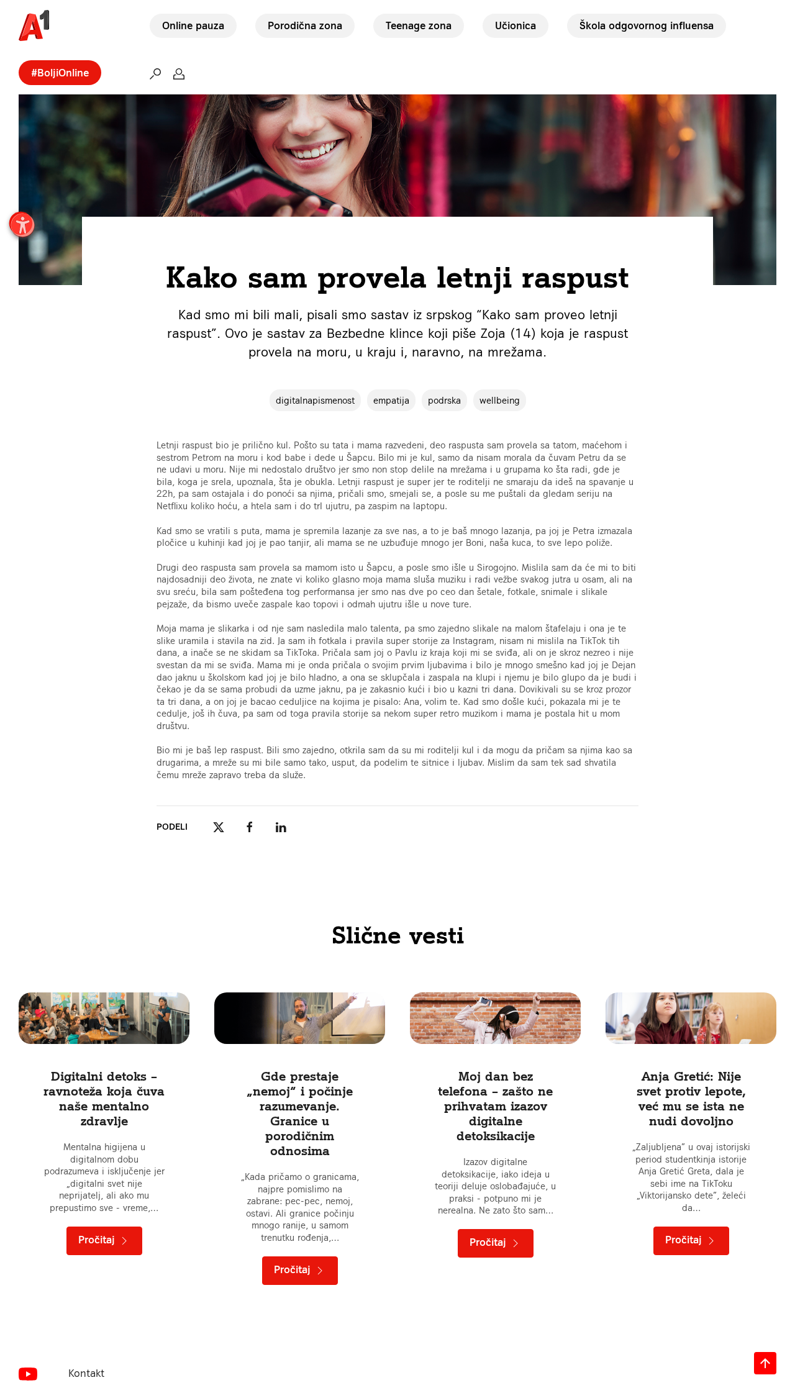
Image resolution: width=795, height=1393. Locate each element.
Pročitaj (98, 1239)
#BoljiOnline (60, 72)
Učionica (515, 25)
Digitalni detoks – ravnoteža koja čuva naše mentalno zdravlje (104, 1098)
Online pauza (193, 25)
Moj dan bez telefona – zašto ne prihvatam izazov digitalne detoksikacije (495, 1105)
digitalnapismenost (315, 400)
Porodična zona (305, 25)
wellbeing (499, 400)
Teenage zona (419, 25)
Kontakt (86, 1373)
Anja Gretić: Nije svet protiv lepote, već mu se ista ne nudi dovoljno (691, 1098)
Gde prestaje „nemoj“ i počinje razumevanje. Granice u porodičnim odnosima (300, 1113)
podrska (444, 400)
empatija (391, 400)
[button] (155, 73)
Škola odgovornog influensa (646, 25)
